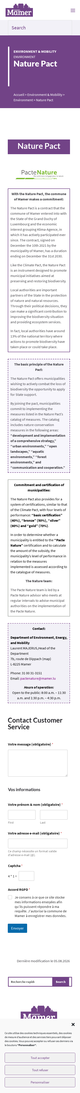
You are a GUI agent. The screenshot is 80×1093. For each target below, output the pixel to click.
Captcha (15, 866)
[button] (73, 1024)
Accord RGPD (19, 889)
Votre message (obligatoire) (30, 744)
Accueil (19, 94)
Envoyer (17, 928)
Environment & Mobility (35, 51)
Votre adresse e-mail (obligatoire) (35, 833)
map (46, 659)
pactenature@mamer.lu (38, 678)
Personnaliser (40, 1082)
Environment (25, 57)
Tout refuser (40, 1070)
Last (43, 822)
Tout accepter (40, 1058)
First (11, 822)
